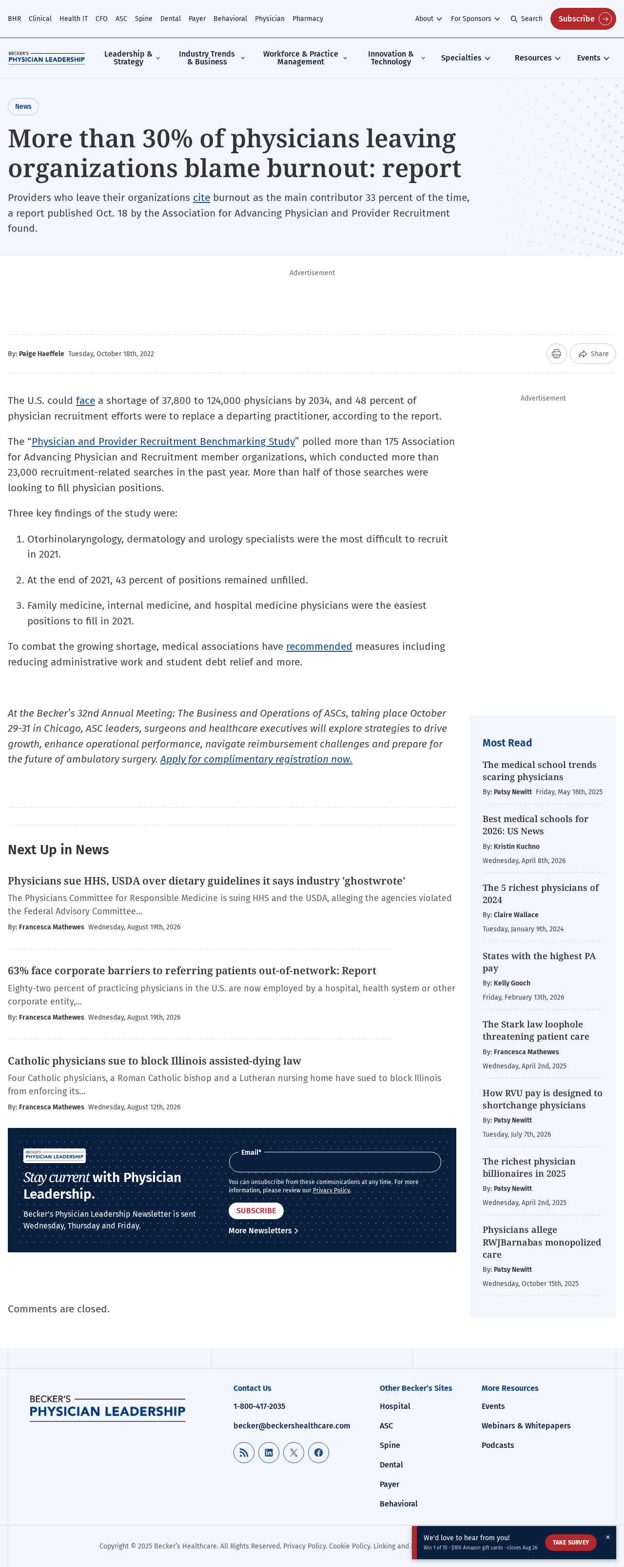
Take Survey (571, 1542)
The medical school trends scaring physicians (540, 771)
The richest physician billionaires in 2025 (529, 1167)
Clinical (40, 19)
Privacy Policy (331, 1190)
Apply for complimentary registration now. (256, 759)
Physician (270, 19)
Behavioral (230, 19)
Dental (170, 19)
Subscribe (577, 18)
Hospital (395, 1406)
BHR (14, 19)
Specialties (461, 57)
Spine (144, 19)
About (424, 19)
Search (532, 19)
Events (589, 57)
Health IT (73, 19)
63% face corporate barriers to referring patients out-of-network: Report (192, 970)
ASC (121, 19)
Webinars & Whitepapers (526, 1425)
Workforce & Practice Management (300, 57)
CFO (102, 19)
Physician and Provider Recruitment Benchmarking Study (163, 441)
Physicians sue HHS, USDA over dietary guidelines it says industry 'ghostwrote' (207, 880)
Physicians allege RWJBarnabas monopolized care (542, 1242)
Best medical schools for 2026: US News (535, 825)
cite (201, 197)
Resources (533, 57)
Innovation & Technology (391, 57)
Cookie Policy (349, 1546)
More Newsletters (260, 1230)
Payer (197, 19)
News (23, 106)
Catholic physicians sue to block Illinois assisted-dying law (154, 1060)
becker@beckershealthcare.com (292, 1425)
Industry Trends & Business (207, 57)
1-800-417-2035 (259, 1406)
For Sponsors (471, 19)
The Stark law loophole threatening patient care (536, 1030)
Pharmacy (307, 19)
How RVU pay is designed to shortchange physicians (543, 1099)
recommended (319, 646)
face (85, 400)
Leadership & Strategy (128, 57)
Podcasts (498, 1445)
